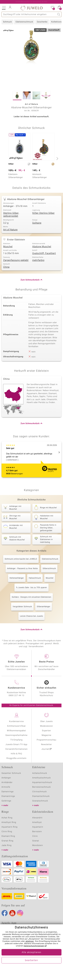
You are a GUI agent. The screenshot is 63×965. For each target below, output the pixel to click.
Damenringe (8, 791)
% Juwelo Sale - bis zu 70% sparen (31, 587)
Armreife (6, 787)
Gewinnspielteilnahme (16, 735)
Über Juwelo (46, 721)
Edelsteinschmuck (24, 21)
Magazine (46, 735)
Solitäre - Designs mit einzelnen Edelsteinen (31, 597)
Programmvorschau (46, 739)
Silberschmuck (49, 568)
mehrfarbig (38, 260)
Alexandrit (37, 817)
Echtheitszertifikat (16, 726)
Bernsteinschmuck (41, 787)
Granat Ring (7, 840)
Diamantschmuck (41, 796)
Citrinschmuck (39, 791)
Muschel (8, 246)
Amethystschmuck (41, 777)
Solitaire (36, 223)
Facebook (5, 913)
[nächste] (56, 158)
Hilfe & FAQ (16, 753)
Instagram (20, 913)
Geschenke (42, 21)
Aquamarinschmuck (42, 782)
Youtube (12, 913)
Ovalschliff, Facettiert (44, 253)
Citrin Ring (7, 831)
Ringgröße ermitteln (16, 758)
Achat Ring (7, 817)
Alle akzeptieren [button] (31, 952)
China (6, 267)
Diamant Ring (8, 836)
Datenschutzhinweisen (34, 946)
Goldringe (6, 800)
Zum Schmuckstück (30, 279)
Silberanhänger (43, 606)
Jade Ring (6, 845)
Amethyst (37, 822)
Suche (58, 14)
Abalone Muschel (41, 246)
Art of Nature (10, 229)
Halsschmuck (35, 578)
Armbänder (7, 782)
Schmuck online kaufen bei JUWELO (21, 559)
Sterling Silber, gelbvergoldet (11, 214)
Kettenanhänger (17, 578)
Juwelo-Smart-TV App (16, 744)
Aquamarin (37, 827)
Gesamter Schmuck (11, 773)
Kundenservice (16, 721)
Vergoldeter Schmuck (22, 606)
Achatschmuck (39, 773)
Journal (45, 749)
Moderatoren (46, 726)
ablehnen (30, 941)
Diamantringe (8, 796)
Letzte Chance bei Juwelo (31, 616)
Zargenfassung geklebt (15, 260)
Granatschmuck (40, 800)
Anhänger (6, 777)
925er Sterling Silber (43, 213)
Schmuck (7, 21)
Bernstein (37, 831)
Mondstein (37, 845)
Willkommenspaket (16, 730)
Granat (35, 840)
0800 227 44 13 (16, 695)
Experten (46, 730)
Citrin (35, 836)
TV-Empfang (16, 739)
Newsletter (46, 744)
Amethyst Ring (9, 822)
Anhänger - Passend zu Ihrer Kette (22, 568)
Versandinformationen (16, 749)
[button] (4, 7)
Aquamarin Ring (9, 827)
